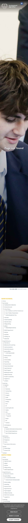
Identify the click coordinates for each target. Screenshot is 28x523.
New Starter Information (10, 444)
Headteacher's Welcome (10, 304)
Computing (8, 391)
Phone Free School (8, 366)
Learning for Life (9, 407)
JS (6, 405)
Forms (5, 442)
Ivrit (7, 403)
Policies (6, 332)
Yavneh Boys (7, 448)
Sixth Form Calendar (9, 494)
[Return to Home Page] (9, 6)
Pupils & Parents (6, 341)
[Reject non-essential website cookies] (14, 515)
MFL (7, 412)
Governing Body (8, 319)
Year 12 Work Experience (11, 433)
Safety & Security (8, 374)
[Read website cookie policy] (14, 512)
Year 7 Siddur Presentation (12, 313)
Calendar (6, 317)
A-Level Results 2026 (10, 477)
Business (8, 388)
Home (4, 301)
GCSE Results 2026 (10, 353)
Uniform (6, 380)
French (8, 413)
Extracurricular (7, 355)
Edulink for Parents (8, 349)
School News (7, 309)
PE (6, 420)
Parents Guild (7, 364)
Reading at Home (8, 372)
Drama (7, 393)
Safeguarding (7, 323)
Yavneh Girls (7, 450)
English (7, 395)
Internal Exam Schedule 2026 (13, 479)
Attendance (7, 342)
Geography (8, 399)
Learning (5, 383)
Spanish (9, 416)
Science (7, 422)
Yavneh (4, 446)
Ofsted (5, 326)
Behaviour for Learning (9, 345)
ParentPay (6, 361)
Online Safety (7, 359)
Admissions (5, 436)
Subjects (6, 385)
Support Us (6, 378)
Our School (5, 303)
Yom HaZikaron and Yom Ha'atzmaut (14, 310)
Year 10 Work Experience (11, 431)
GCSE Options (7, 425)
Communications (8, 347)
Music (7, 418)
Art (6, 386)
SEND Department (8, 330)
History (7, 401)
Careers (6, 427)
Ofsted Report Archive (11, 327)
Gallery (6, 357)
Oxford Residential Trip (11, 315)
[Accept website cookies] (14, 519)
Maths (7, 410)
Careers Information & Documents (14, 429)
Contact (5, 452)
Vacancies (6, 338)
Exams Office (7, 351)
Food (7, 397)
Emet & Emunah (8, 307)
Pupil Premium (8, 368)
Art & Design (7, 501)
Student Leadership (9, 376)
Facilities (6, 334)
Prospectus (6, 439)
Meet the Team (7, 321)
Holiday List (7, 336)
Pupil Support (7, 370)
